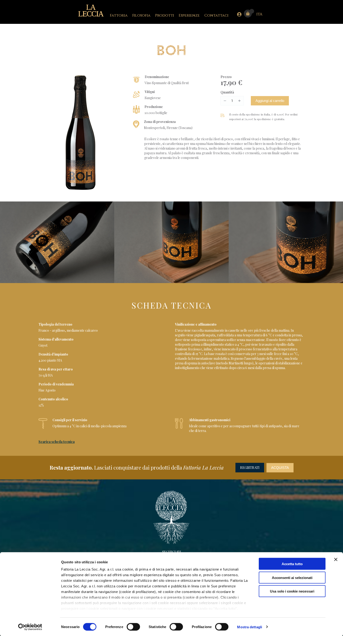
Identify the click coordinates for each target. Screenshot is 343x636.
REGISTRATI (249, 467)
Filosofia (141, 15)
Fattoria (119, 15)
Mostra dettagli (249, 627)
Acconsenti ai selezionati (292, 577)
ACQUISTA (280, 468)
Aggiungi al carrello (270, 101)
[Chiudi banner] (335, 559)
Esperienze (189, 15)
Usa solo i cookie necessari (292, 591)
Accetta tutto (292, 564)
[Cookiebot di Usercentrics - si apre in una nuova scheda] (30, 626)
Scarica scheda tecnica (56, 441)
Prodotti (164, 15)
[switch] (133, 626)
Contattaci (216, 15)
